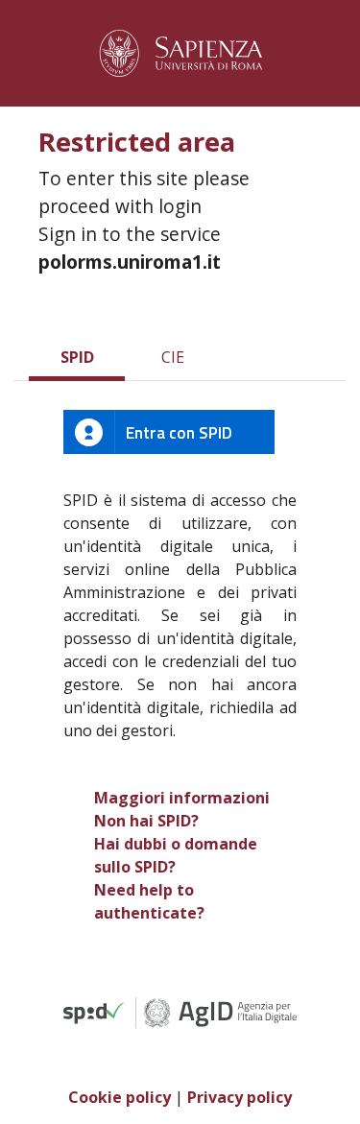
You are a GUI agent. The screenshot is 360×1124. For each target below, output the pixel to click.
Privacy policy (239, 1097)
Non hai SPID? (146, 820)
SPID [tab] (77, 357)
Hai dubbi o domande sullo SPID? (175, 855)
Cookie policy (119, 1097)
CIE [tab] (172, 357)
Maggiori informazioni (182, 797)
